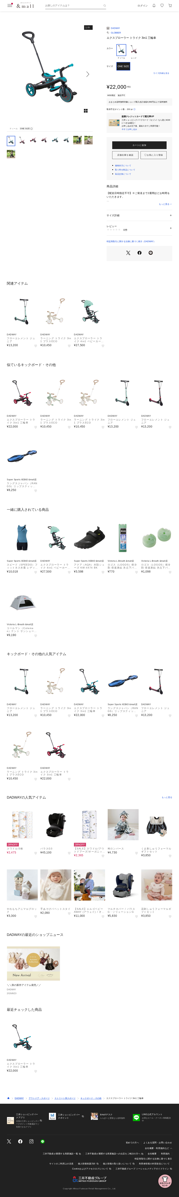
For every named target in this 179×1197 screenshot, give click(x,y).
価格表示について (123, 165)
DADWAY (115, 28)
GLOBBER (116, 33)
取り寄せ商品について (125, 170)
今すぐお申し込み (129, 129)
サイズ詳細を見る (161, 73)
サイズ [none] (110, 66)
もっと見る (164, 204)
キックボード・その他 (90, 1098)
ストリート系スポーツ (65, 1098)
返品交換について (123, 174)
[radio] (121, 51)
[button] (50, 74)
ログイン (143, 5)
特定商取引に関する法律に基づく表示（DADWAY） (131, 241)
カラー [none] (110, 48)
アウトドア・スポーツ (39, 1098)
